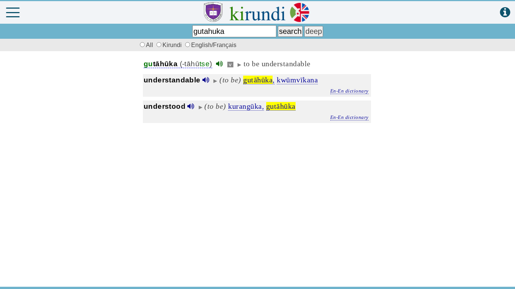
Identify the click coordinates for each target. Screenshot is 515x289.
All (150, 45)
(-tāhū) (178, 64)
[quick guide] (505, 12)
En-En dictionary (349, 91)
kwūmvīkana (297, 80)
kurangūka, (246, 106)
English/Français (213, 45)
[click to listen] (219, 63)
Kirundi (172, 45)
